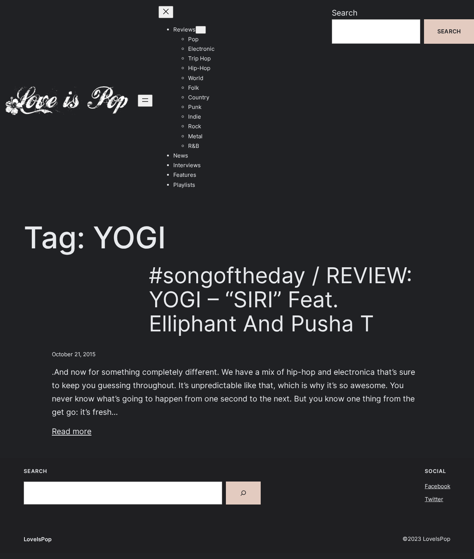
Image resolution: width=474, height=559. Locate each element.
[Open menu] (145, 101)
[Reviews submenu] (201, 30)
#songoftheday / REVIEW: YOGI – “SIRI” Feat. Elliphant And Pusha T (280, 299)
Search (344, 12)
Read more (71, 431)
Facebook (437, 486)
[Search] (243, 493)
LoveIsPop (37, 539)
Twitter (434, 499)
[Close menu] (165, 12)
